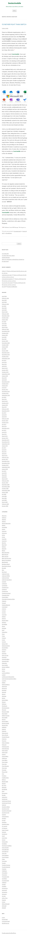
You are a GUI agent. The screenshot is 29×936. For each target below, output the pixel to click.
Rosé (3, 791)
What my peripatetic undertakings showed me (13, 259)
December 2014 (5, 411)
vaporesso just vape (7, 275)
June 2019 (4, 362)
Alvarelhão (4, 527)
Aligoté (3, 525)
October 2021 (5, 333)
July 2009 (4, 494)
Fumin (3, 640)
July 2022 (4, 321)
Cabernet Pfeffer (6, 576)
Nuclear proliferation (12, 286)
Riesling (4, 783)
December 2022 (5, 315)
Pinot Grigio (5, 762)
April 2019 (4, 366)
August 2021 (5, 335)
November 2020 (6, 343)
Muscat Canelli (5, 723)
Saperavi (4, 805)
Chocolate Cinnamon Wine (8, 599)
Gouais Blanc (5, 647)
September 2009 (6, 490)
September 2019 (6, 358)
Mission (4, 702)
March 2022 (4, 327)
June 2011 (4, 449)
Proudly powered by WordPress (9, 933)
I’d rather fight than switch (8, 255)
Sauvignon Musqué (6, 810)
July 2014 (4, 413)
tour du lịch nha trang (7, 282)
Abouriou (4, 515)
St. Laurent (4, 826)
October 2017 (5, 383)
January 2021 (5, 341)
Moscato (4, 710)
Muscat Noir (5, 725)
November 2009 (6, 486)
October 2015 (5, 403)
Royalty (4, 795)
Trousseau (4, 875)
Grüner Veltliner (6, 667)
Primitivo (4, 776)
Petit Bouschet (5, 746)
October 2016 (5, 393)
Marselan (4, 690)
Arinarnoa (4, 533)
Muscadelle (4, 717)
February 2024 (5, 304)
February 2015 (5, 409)
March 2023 (4, 312)
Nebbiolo (4, 727)
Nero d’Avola (5, 735)
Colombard (4, 607)
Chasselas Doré (5, 595)
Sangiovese (4, 799)
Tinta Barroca (5, 851)
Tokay (3, 859)
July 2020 (4, 348)
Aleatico (4, 521)
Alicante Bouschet (6, 523)
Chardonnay (5, 591)
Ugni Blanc (4, 878)
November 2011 (6, 442)
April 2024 (4, 302)
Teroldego (4, 843)
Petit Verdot (5, 750)
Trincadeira (4, 873)
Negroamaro (5, 733)
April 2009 (4, 500)
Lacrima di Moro (6, 673)
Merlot (3, 698)
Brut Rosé (4, 572)
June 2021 (4, 337)
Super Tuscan (5, 830)
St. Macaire (4, 828)
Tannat (3, 840)
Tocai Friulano (5, 857)
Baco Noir (4, 545)
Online (3, 271)
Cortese (4, 611)
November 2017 (6, 381)
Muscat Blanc (5, 721)
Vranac (3, 902)
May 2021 (4, 339)
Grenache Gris (5, 661)
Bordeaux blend (6, 564)
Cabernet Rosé (5, 578)
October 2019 (5, 356)
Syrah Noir (4, 838)
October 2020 (5, 345)
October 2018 (5, 372)
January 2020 (5, 350)
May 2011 (4, 451)
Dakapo (4, 616)
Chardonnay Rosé (6, 593)
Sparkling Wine (5, 824)
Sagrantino (4, 797)
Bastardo (4, 548)
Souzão (3, 820)
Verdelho (4, 886)
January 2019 (5, 370)
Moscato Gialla (5, 711)
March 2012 (4, 436)
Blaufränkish (5, 562)
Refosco (4, 779)
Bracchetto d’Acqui (6, 566)
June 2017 (4, 387)
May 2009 (4, 498)
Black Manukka (5, 552)
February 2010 (5, 480)
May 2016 (4, 399)
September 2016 (6, 395)
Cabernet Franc (5, 574)
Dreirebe (4, 628)
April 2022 (4, 325)
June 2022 (4, 323)
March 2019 (4, 368)
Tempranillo (5, 842)
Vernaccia (4, 894)
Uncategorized (17, 231)
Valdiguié (4, 882)
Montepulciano (5, 708)
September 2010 (6, 467)
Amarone (4, 531)
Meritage (4, 696)
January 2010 (5, 482)
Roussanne (4, 793)
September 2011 (6, 444)
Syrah (3, 836)
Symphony (4, 834)
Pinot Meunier (5, 766)
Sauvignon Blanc (6, 807)
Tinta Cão (4, 853)
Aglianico (4, 517)
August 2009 (5, 492)
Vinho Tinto (4, 898)
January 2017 (5, 389)
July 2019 (4, 360)
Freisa (3, 636)
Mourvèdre (4, 713)
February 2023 (5, 314)
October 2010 (5, 465)
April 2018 (4, 380)
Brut (3, 570)
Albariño (4, 519)
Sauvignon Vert (5, 812)
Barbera (4, 546)
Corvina (4, 612)
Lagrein (3, 675)
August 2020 (5, 347)
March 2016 (4, 401)
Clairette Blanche (6, 605)
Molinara (4, 704)
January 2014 (5, 420)
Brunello (4, 568)
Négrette (4, 731)
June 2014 (4, 414)
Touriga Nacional (6, 867)
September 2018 (6, 374)
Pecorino (4, 741)
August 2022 (5, 319)
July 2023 (4, 306)
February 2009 (5, 504)
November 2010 (6, 463)
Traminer (4, 869)
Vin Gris (4, 896)
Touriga (4, 863)
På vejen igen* (5, 261)
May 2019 (4, 364)
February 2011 (5, 457)
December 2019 (5, 352)
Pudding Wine (5, 777)
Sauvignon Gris (5, 809)
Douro (3, 626)
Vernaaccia (4, 892)
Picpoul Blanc (5, 756)
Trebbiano (4, 871)
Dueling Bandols (6, 257)
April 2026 (4, 296)
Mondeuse (4, 706)
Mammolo (4, 686)
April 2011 (4, 453)
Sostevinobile (14, 3)
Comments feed (6, 921)
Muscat (3, 719)
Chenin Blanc (5, 597)
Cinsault (4, 603)
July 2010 (4, 471)
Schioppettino (5, 816)
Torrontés (4, 861)
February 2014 (5, 418)
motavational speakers (7, 279)
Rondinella (4, 789)
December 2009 (5, 484)
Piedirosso (4, 758)
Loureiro (4, 680)
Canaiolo (4, 581)
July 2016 (4, 397)
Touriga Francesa (6, 865)
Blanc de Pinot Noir (6, 558)
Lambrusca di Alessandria (8, 677)
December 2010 (5, 461)
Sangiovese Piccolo (6, 803)
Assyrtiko (4, 539)
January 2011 (5, 459)
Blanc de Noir (5, 556)
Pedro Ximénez (5, 743)
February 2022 (5, 329)
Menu (14, 10)
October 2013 (5, 422)
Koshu (3, 671)
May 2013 (4, 426)
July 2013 (4, 424)
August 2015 (5, 405)
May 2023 (4, 308)
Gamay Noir (5, 644)
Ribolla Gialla (5, 781)
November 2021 (6, 331)
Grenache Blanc (5, 659)
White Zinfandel (5, 904)
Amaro (3, 529)
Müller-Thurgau (5, 715)
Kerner (3, 669)
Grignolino (4, 663)
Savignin (4, 814)
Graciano (4, 649)
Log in (3, 917)
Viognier (4, 900)
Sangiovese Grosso (6, 801)
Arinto (3, 535)
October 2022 (5, 317)
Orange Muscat (5, 737)
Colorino (4, 609)
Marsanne (4, 688)
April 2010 (4, 477)
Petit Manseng (5, 748)
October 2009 (5, 488)
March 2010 (4, 479)
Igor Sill (3, 286)
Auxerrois (4, 541)
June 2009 (4, 496)
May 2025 (4, 300)
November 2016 (6, 391)
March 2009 (4, 502)
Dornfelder (4, 624)
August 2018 (5, 376)
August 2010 (5, 469)
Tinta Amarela (5, 847)
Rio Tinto (4, 785)
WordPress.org (5, 923)
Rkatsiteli (4, 787)
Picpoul (3, 754)
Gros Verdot (5, 665)
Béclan (3, 550)
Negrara (4, 729)
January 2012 (5, 438)
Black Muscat (5, 554)
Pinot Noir (4, 768)
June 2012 (4, 432)
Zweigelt (4, 908)
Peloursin (4, 744)
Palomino (4, 739)
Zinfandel (4, 906)
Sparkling (4, 822)
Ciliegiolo (4, 601)
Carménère (4, 585)
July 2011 (4, 447)
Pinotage (4, 770)
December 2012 (5, 428)
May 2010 (4, 475)
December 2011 (5, 440)
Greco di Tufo (5, 655)
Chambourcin (5, 587)
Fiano (3, 634)
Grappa (3, 651)
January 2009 (5, 506)
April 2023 (4, 310)
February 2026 (5, 298)
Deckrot (4, 618)
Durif (3, 630)
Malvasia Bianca (6, 684)
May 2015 (4, 407)
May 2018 (4, 378)
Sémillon (4, 818)
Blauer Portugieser (6, 560)
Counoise (4, 614)
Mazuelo (4, 692)
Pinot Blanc (4, 760)
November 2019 (6, 354)
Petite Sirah (4, 752)
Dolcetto (4, 622)
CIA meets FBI (5, 253)
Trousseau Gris (5, 876)
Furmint (4, 642)
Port (3, 774)
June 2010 (4, 473)
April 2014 (4, 416)
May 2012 (4, 434)
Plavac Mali (4, 772)
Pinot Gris (4, 764)
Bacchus (4, 543)
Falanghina (4, 632)
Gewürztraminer (6, 645)
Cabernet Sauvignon (7, 579)
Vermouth (4, 890)
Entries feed (5, 919)
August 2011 (5, 446)
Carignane (4, 583)
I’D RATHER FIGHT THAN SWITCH (14, 24)
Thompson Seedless (7, 845)
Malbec (3, 682)
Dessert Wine (5, 620)
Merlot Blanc (5, 700)
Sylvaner (4, 832)
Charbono (4, 589)
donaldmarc (9, 233)
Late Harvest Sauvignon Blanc (9, 678)
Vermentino (5, 888)
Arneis (3, 537)
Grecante (4, 653)
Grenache (4, 657)
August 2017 (5, 385)
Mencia (3, 694)
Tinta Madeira (5, 855)
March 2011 (4, 455)
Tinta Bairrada (5, 849)
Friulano (4, 638)
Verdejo (4, 884)
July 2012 (4, 430)
